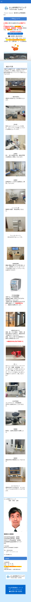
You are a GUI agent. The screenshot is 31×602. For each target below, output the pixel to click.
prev (8, 55)
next (22, 55)
